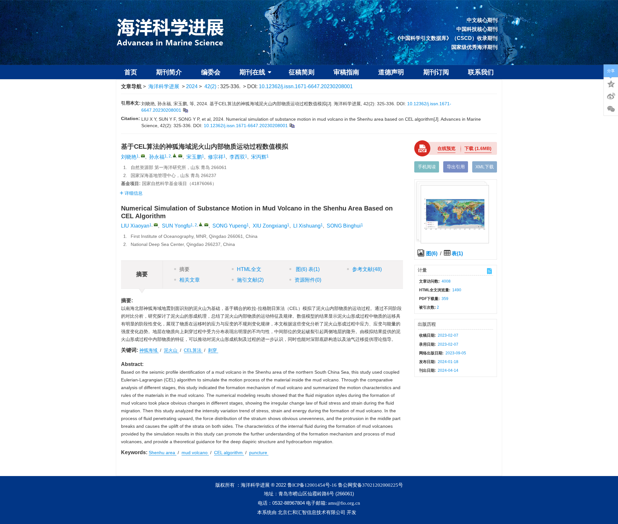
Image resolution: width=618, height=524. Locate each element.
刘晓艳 (128, 157)
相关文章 (189, 280)
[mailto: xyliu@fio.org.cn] (156, 224)
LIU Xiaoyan (135, 226)
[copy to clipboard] (292, 125)
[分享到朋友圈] (611, 109)
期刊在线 (252, 72)
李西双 (237, 157)
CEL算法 (193, 350)
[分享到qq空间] (611, 83)
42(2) (211, 86)
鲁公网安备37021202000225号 (370, 485)
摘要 (184, 269)
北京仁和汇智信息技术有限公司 (311, 512)
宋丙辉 (259, 157)
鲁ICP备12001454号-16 (312, 485)
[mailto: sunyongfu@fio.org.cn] (206, 224)
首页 (130, 72)
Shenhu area (162, 452)
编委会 (210, 72)
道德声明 (391, 72)
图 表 (307, 269)
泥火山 (171, 350)
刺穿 (213, 350)
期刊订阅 (436, 72)
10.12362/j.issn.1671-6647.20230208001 (306, 86)
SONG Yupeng (229, 226)
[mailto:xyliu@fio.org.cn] (143, 155)
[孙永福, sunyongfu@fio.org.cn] (174, 155)
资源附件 (308, 280)
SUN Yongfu (176, 226)
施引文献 (250, 280)
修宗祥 (215, 157)
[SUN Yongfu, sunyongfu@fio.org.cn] (200, 224)
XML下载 (484, 166)
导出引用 (456, 166)
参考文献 (367, 269)
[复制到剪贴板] (185, 110)
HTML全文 (249, 269)
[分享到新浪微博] (611, 96)
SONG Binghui (344, 226)
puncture (258, 452)
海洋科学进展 (163, 86)
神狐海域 (149, 350)
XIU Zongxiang (270, 226)
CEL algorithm (229, 452)
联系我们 (481, 72)
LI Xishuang (307, 226)
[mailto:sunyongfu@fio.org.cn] (180, 155)
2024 (192, 86)
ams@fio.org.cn (344, 503)
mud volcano (195, 452)
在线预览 (446, 148)
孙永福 (156, 157)
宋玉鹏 (194, 157)
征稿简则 (301, 72)
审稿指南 (346, 72)
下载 (478, 148)
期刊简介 (169, 72)
